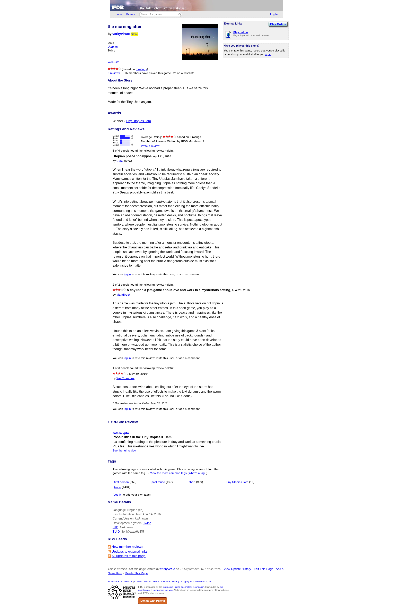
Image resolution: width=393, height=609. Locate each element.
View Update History (237, 569)
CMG (119, 160)
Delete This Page (136, 573)
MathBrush (123, 294)
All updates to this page (129, 556)
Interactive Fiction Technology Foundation (183, 587)
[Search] (180, 14)
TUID (116, 531)
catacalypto (121, 433)
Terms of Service (161, 581)
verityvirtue (121, 34)
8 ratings (141, 69)
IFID (115, 527)
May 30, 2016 (138, 373)
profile (134, 34)
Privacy (175, 581)
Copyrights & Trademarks (194, 581)
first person (121, 482)
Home (118, 14)
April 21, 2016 (162, 156)
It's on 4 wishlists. (184, 73)
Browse (130, 14)
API (210, 581)
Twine (147, 523)
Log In (274, 14)
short (192, 482)
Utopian (113, 46)
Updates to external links (129, 551)
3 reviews (114, 73)
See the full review (124, 450)
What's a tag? (197, 473)
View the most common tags (168, 473)
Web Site (113, 62)
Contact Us (126, 581)
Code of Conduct (142, 581)
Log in (118, 494)
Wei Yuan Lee (125, 378)
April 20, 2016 (241, 290)
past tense (158, 482)
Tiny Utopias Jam (138, 121)
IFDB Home (113, 581)
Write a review (150, 146)
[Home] (196, 5)
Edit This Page (263, 569)
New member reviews (127, 547)
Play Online (278, 24)
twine (117, 487)
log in (268, 54)
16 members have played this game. (148, 73)
